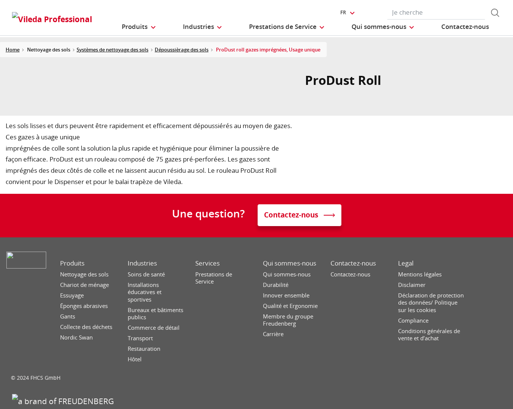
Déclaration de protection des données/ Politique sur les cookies (431, 303)
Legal (405, 263)
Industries (142, 263)
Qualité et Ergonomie (290, 305)
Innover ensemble (286, 295)
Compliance (413, 320)
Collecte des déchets (86, 327)
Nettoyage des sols (84, 274)
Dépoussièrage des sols (181, 49)
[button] (139, 26)
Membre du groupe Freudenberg (288, 320)
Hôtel (135, 359)
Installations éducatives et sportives (144, 292)
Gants (67, 316)
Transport (140, 338)
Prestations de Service (213, 278)
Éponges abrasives (84, 305)
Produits (72, 263)
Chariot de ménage (84, 284)
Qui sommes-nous (289, 263)
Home (13, 49)
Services (207, 263)
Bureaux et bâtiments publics (155, 313)
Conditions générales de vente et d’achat (429, 335)
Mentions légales (420, 274)
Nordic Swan (76, 337)
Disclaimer (411, 284)
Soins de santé (146, 274)
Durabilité (275, 284)
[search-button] (495, 13)
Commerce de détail (154, 327)
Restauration (144, 348)
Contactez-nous (353, 263)
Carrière (273, 334)
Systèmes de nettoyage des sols (112, 49)
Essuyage (72, 295)
